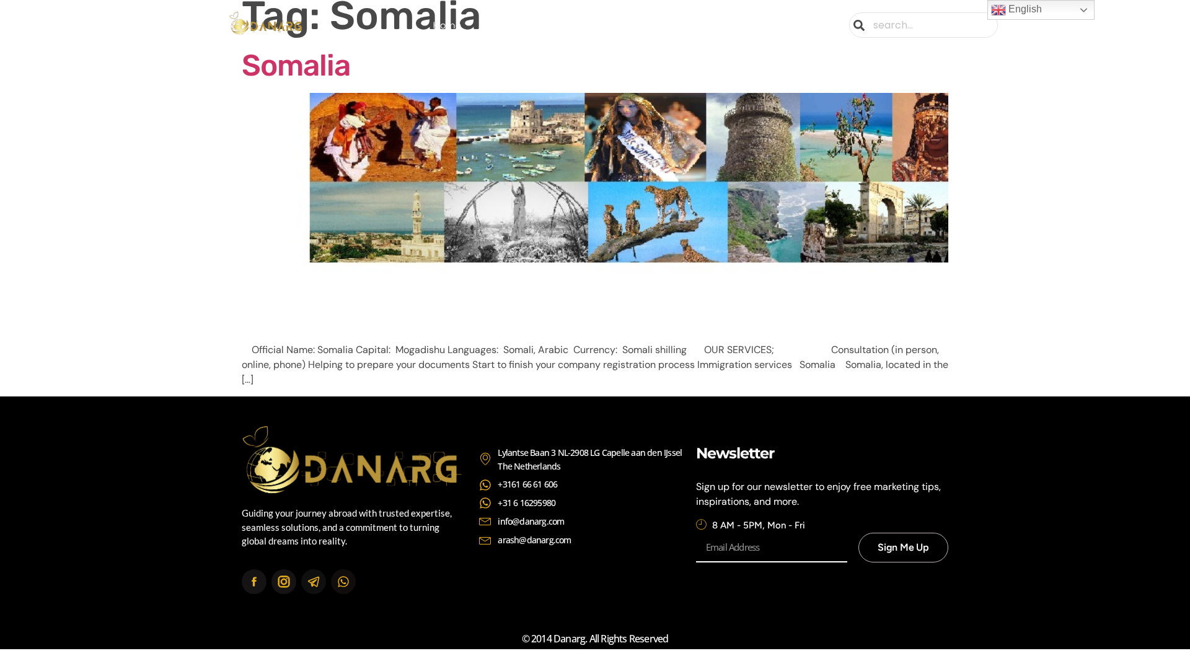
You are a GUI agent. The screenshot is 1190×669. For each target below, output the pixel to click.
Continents (640, 25)
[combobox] (923, 25)
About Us (507, 25)
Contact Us (732, 25)
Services (572, 25)
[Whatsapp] (343, 581)
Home (447, 25)
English (1024, 9)
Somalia (296, 65)
